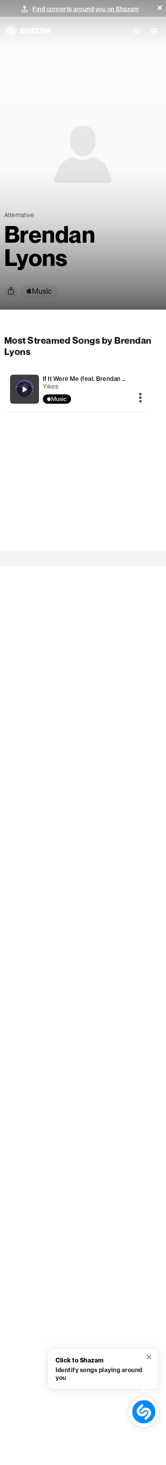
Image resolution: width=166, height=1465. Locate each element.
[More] (140, 398)
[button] (160, 8)
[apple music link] (39, 291)
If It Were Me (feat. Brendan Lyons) (92, 378)
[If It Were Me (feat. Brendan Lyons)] (75, 389)
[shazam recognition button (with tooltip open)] (144, 1411)
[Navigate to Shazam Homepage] (27, 31)
